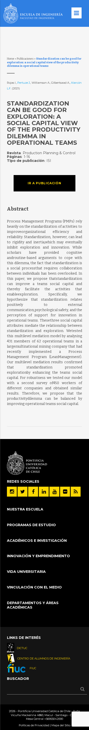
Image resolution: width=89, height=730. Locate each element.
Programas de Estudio (31, 525)
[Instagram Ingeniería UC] (12, 492)
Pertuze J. (23, 82)
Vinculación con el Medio (34, 587)
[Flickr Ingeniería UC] (65, 492)
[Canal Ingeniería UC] (54, 492)
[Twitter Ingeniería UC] (22, 492)
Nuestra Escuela (25, 509)
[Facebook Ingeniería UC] (33, 492)
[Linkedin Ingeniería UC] (44, 492)
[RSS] (76, 492)
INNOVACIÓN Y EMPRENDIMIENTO (38, 556)
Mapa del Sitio (60, 725)
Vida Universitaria (26, 571)
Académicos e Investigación (37, 540)
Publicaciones (25, 58)
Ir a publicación (44, 183)
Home (10, 58)
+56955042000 (53, 719)
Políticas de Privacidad (34, 725)
